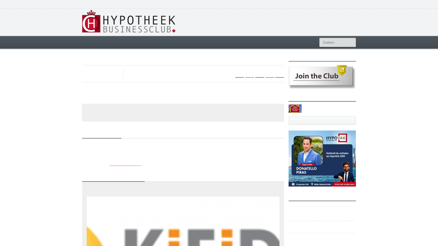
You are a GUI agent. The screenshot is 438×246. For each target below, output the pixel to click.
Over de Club (91, 4)
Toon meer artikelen (125, 170)
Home (91, 42)
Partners (111, 4)
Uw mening (147, 4)
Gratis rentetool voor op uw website (325, 108)
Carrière (261, 42)
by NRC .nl (138, 71)
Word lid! (128, 4)
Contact (165, 4)
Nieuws (91, 120)
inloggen (350, 4)
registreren (333, 4)
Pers (103, 120)
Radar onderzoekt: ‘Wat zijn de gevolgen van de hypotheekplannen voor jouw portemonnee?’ (155, 199)
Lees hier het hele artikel (103, 103)
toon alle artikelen (322, 120)
